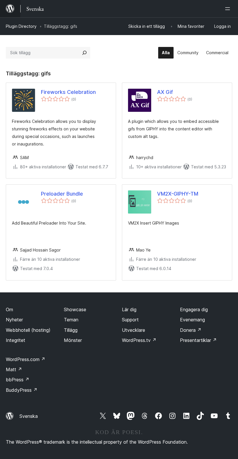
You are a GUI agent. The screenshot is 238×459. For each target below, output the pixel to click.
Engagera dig (194, 309)
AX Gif (165, 92)
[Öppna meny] (228, 8)
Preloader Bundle (62, 194)
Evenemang (192, 320)
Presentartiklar (198, 340)
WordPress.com (25, 359)
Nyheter (14, 320)
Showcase (75, 309)
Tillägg (70, 330)
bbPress (17, 379)
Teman (71, 320)
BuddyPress (21, 390)
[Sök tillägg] (84, 53)
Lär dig (129, 309)
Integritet (15, 340)
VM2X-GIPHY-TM (177, 194)
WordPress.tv (139, 340)
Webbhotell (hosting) (28, 330)
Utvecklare (133, 330)
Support (130, 320)
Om (9, 309)
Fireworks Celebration (68, 92)
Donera (190, 330)
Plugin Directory (21, 26)
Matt (14, 369)
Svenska (28, 416)
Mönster (73, 340)
